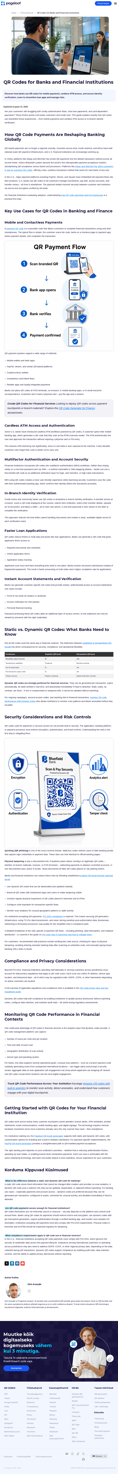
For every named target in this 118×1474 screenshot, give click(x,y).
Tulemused (99, 1418)
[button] (7, 1263)
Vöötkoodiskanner (102, 1402)
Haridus (30, 1423)
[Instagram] (72, 1454)
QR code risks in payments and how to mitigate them (67, 935)
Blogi (96, 1427)
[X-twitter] (83, 1454)
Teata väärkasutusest (43, 1457)
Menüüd (52, 1394)
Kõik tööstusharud (35, 1436)
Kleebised (53, 1431)
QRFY (74, 1420)
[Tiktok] (78, 1454)
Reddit (75, 1401)
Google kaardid (11, 1402)
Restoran (31, 1402)
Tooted (52, 1406)
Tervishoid (31, 1419)
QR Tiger (76, 1424)
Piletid (52, 1427)
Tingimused (7, 1457)
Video (6, 1406)
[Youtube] (67, 1454)
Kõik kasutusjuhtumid (56, 1437)
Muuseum (31, 1427)
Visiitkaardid (54, 1398)
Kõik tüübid (9, 1436)
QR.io (74, 1437)
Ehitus (29, 1415)
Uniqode (75, 1412)
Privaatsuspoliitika (24, 1457)
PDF (6, 1394)
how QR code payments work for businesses (82, 195)
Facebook (8, 1427)
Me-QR (75, 1433)
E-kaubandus (32, 1406)
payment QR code (15, 228)
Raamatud (53, 1423)
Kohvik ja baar (33, 1398)
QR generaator (100, 1394)
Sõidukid (53, 1419)
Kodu (14, 13)
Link (6, 1411)
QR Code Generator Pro (80, 1406)
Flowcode (76, 1416)
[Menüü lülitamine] (115, 3)
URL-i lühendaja (101, 1406)
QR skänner (99, 1398)
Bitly (74, 1429)
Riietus (52, 1415)
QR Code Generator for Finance (77, 408)
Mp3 (6, 1419)
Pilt (5, 1415)
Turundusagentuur (35, 1394)
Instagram (8, 1423)
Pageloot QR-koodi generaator (48, 1136)
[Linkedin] (29, 1291)
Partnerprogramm (102, 1431)
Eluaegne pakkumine (99, 1436)
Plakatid (52, 1411)
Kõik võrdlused (78, 1441)
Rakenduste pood (12, 1431)
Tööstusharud (26, 13)
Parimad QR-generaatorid (77, 1395)
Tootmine (31, 1431)
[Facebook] (83, 1459)
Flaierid (52, 1402)
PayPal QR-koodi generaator (18, 1143)
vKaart (7, 1398)
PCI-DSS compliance (53, 916)
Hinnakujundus (100, 1423)
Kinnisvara (31, 1411)
